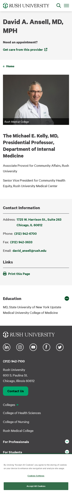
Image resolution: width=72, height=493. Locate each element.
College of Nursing (16, 421)
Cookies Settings (36, 475)
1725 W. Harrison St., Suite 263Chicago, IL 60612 (39, 222)
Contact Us (15, 391)
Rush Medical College (18, 430)
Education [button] (12, 298)
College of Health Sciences (22, 413)
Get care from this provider (23, 49)
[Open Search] (58, 5)
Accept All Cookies (36, 485)
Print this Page (19, 273)
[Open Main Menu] (66, 5)
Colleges (9, 404)
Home (10, 66)
